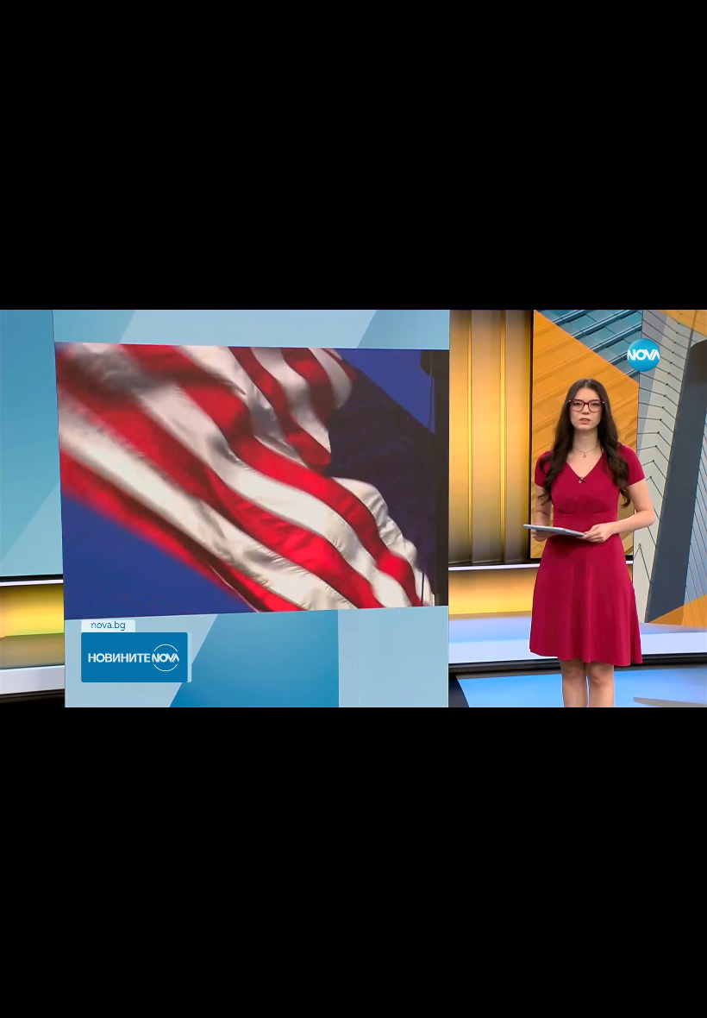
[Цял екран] (639, 995)
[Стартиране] (29, 995)
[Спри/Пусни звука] (65, 995)
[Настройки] (674, 30)
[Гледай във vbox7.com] (675, 995)
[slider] (154, 972)
